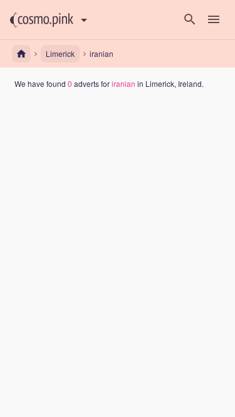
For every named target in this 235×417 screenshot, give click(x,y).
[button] (41, 20)
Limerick (60, 53)
